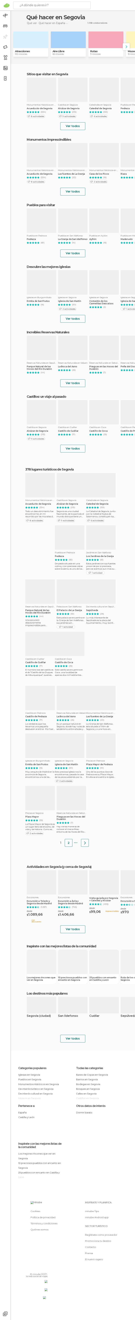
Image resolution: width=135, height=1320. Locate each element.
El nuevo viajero (94, 1259)
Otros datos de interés (90, 1106)
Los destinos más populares (47, 993)
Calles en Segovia (86, 1093)
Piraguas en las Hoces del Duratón (103, 367)
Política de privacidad (43, 1217)
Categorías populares (32, 1068)
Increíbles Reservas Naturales (48, 332)
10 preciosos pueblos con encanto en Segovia (72, 978)
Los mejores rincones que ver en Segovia (41, 978)
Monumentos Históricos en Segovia (38, 1084)
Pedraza (31, 239)
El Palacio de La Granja (69, 610)
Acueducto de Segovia (39, 108)
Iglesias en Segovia (29, 1074)
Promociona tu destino (98, 1241)
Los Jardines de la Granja (100, 556)
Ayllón (92, 239)
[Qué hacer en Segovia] (85, 843)
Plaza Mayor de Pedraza (99, 764)
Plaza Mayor (32, 817)
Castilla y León (26, 1117)
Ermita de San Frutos (38, 301)
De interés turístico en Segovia (35, 1088)
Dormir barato (84, 1112)
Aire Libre (58, 51)
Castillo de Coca (98, 431)
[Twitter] (36, 1269)
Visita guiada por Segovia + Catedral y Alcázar (103, 899)
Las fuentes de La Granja (71, 174)
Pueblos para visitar (41, 205)
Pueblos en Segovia (29, 1079)
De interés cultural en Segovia (35, 1093)
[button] (126, 46)
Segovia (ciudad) (39, 1015)
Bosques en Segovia (88, 1088)
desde (29, 911)
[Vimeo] (40, 1269)
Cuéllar (94, 1015)
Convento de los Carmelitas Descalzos (101, 302)
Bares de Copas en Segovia (92, 1074)
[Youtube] (45, 1269)
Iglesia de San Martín (69, 301)
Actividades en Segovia (44, 867)
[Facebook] (31, 1269)
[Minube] (6, 5)
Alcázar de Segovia (68, 108)
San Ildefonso (68, 1015)
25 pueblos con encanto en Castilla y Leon (102, 978)
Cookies (35, 1211)
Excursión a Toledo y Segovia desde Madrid (39, 902)
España (22, 1112)
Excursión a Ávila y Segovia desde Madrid (70, 902)
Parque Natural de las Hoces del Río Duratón (39, 367)
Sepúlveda (92, 610)
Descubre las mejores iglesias (48, 267)
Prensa (89, 1253)
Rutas (94, 51)
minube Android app (97, 1217)
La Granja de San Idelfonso (73, 239)
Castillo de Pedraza (36, 716)
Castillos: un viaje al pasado (46, 397)
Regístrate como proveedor (101, 1234)
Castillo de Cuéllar (68, 431)
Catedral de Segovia (100, 108)
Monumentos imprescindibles (49, 140)
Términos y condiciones (44, 1223)
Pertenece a (26, 1106)
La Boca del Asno (67, 366)
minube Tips (92, 1211)
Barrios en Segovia (87, 1079)
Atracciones (22, 51)
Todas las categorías (89, 1068)
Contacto (90, 1247)
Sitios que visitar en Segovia (47, 74)
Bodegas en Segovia (88, 1084)
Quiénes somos (39, 1229)
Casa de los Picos (99, 174)
